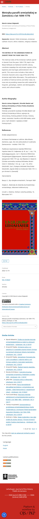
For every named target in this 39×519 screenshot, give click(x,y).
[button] (4, 515)
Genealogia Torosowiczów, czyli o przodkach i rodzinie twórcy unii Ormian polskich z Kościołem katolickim (21, 359)
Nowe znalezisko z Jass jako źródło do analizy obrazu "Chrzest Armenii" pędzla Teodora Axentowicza (21, 419)
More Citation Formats (10, 326)
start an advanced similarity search (23, 433)
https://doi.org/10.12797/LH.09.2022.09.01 (20, 34)
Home (4, 7)
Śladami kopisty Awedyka (26, 367)
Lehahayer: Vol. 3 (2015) (14, 364)
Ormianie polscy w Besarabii (23, 379)
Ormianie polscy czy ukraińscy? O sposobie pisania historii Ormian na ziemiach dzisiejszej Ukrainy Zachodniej (21, 349)
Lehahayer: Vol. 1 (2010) (14, 354)
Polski (5, 448)
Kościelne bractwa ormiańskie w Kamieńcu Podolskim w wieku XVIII (20, 374)
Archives (10, 7)
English (5, 445)
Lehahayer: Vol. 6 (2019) (24, 344)
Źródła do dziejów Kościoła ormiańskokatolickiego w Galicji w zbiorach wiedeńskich (20, 342)
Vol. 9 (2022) (19, 7)
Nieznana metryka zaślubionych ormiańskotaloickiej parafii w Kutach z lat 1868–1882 (20, 397)
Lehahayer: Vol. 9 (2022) (19, 392)
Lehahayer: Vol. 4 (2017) (14, 382)
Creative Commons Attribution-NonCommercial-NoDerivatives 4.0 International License (16, 306)
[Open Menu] (2, 2)
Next (33, 429)
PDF (6, 261)
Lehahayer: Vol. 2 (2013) (14, 369)
